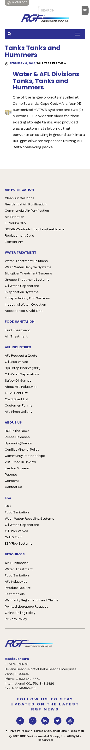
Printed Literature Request (26, 606)
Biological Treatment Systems (28, 273)
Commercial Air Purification (27, 210)
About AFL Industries (21, 387)
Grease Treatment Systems (27, 279)
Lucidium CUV (15, 223)
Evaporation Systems (22, 292)
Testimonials (15, 594)
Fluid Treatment (17, 330)
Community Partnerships (25, 456)
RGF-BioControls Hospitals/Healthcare (35, 229)
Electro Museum (17, 468)
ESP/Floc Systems (18, 543)
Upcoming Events (18, 443)
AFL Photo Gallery (18, 411)
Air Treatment (16, 336)
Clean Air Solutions (19, 198)
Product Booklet (17, 588)
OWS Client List (17, 399)
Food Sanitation (17, 512)
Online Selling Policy (20, 613)
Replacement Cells (19, 235)
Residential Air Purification (26, 204)
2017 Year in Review (51, 63)
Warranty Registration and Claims (32, 600)
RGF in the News (17, 431)
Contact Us (13, 487)
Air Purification (17, 563)
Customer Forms (18, 405)
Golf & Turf (13, 537)
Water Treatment (19, 569)
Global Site (19, 2)
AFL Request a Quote (21, 355)
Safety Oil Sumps (18, 380)
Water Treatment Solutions (26, 261)
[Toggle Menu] (79, 34)
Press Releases (17, 437)
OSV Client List (16, 393)
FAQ (8, 506)
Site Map (77, 731)
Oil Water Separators (22, 286)
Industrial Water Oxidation (25, 304)
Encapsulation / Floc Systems (27, 298)
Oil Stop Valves (16, 362)
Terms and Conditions (50, 731)
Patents (11, 474)
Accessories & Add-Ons (23, 311)
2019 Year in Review (20, 462)
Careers (12, 481)
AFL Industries (16, 581)
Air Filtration (14, 217)
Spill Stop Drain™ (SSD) (22, 368)
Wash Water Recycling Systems (29, 518)
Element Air (14, 242)
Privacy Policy (16, 619)
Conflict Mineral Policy (22, 449)
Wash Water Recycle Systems (28, 267)
